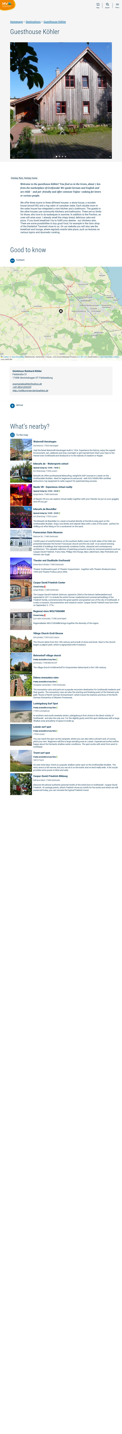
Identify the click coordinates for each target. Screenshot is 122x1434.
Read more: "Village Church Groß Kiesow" (66, 641)
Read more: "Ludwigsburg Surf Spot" (66, 712)
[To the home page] (8, 6)
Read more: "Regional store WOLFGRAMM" (66, 619)
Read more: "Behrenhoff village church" (66, 663)
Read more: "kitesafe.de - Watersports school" (66, 472)
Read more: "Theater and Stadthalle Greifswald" (66, 568)
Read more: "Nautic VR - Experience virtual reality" (66, 495)
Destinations (33, 22)
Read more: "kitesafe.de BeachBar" (66, 517)
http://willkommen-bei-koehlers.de (30, 390)
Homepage (16, 22)
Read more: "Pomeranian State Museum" (66, 543)
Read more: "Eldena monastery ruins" (66, 687)
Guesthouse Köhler (55, 22)
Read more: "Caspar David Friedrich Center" (66, 594)
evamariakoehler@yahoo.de (27, 383)
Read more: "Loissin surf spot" (66, 737)
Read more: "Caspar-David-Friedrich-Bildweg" (66, 784)
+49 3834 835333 (21, 387)
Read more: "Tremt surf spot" (66, 761)
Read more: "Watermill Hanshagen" (66, 450)
